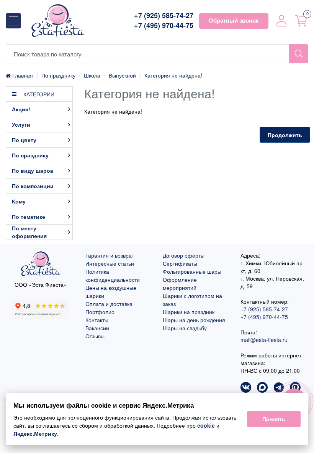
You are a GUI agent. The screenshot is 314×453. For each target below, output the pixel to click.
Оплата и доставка (108, 304)
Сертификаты (180, 263)
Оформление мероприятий (180, 283)
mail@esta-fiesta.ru (264, 340)
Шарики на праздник (188, 312)
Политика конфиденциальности (112, 275)
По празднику (58, 75)
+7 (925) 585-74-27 (163, 15)
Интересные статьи (109, 263)
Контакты (96, 320)
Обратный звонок (234, 20)
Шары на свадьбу (185, 328)
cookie (206, 425)
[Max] (262, 388)
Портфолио (99, 312)
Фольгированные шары (192, 271)
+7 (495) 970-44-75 (163, 25)
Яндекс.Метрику (35, 433)
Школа (92, 75)
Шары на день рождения (194, 320)
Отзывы (95, 336)
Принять (273, 419)
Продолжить (285, 135)
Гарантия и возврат (109, 255)
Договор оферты (183, 255)
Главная (22, 75)
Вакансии (97, 328)
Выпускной (122, 75)
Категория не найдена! (173, 75)
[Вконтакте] (245, 388)
